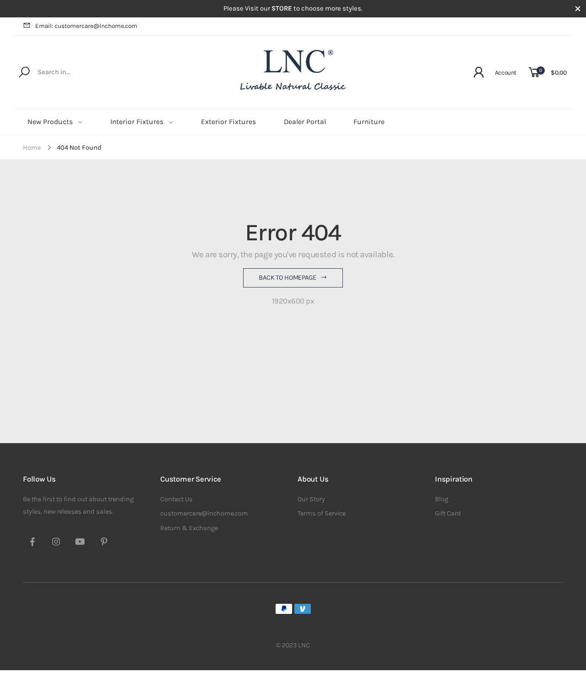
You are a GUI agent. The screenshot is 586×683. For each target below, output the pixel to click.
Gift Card (448, 513)
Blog (441, 499)
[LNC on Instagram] (56, 543)
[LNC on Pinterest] (104, 543)
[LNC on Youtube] (80, 543)
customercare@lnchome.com (204, 513)
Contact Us (176, 499)
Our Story (311, 499)
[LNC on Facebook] (32, 543)
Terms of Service (322, 513)
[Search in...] (26, 72)
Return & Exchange (189, 528)
